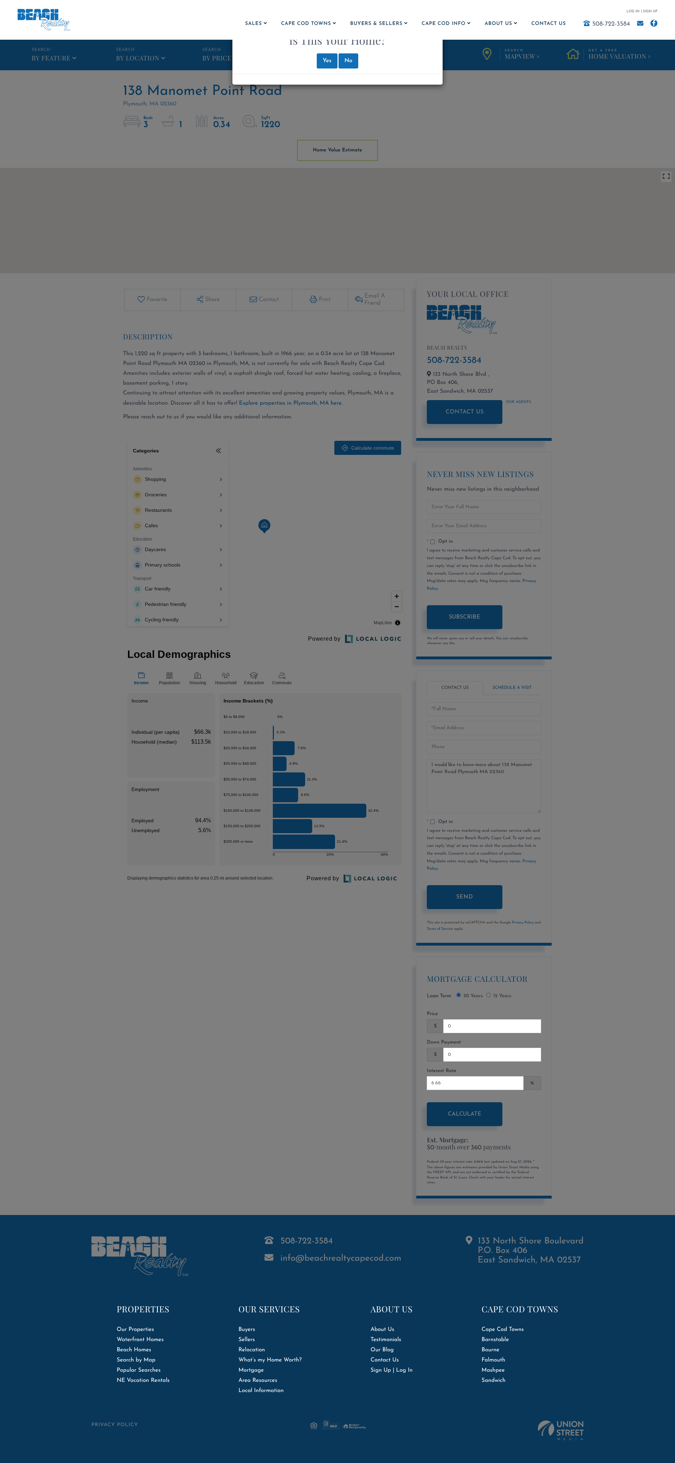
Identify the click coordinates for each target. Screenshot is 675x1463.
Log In (632, 11)
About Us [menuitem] (498, 23)
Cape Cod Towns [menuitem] (306, 23)
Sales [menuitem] (253, 23)
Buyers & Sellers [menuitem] (376, 23)
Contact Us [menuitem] (548, 23)
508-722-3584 (611, 24)
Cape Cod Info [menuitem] (443, 23)
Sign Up (650, 11)
